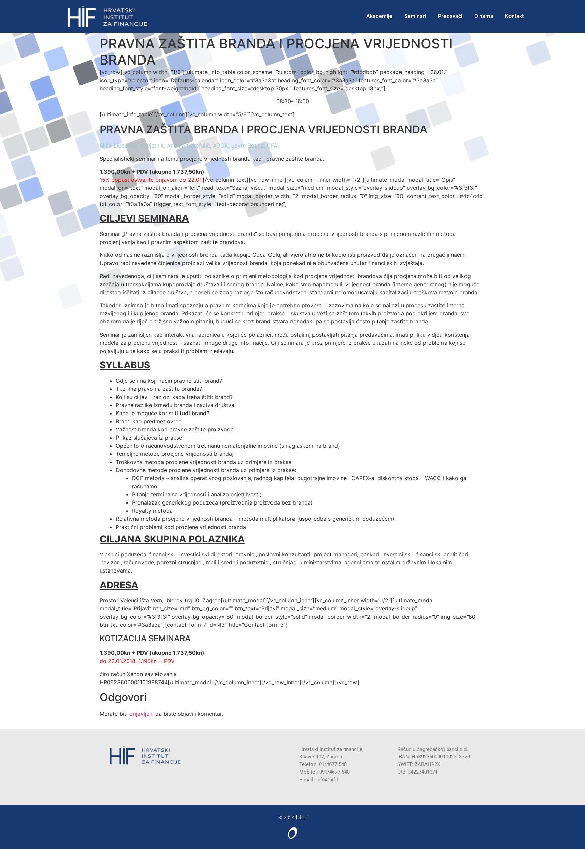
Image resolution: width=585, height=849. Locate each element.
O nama (483, 16)
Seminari (415, 16)
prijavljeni (141, 713)
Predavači (450, 16)
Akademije (379, 16)
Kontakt (514, 16)
